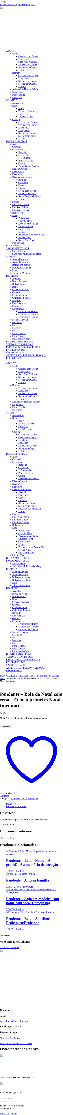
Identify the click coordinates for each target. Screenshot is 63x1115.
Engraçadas (17, 92)
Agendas (16, 278)
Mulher (15, 53)
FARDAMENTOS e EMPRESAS (23, 347)
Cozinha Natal (25, 221)
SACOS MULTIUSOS (17, 248)
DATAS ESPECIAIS (16, 141)
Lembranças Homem (28, 314)
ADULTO (11, 51)
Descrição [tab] (11, 803)
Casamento (23, 155)
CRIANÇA (11, 100)
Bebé (14, 105)
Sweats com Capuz (27, 64)
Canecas (22, 185)
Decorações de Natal (28, 223)
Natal (14, 215)
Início (3, 675)
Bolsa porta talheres (21, 267)
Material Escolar (20, 319)
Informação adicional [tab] (16, 806)
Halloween (17, 212)
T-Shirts (22, 70)
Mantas (21, 232)
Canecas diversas (20, 289)
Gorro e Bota (24, 229)
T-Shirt (21, 138)
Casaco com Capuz (27, 122)
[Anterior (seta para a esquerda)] (1, 1101)
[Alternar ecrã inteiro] (4, 1098)
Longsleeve (24, 59)
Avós (14, 144)
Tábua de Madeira (21, 273)
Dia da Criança (19, 168)
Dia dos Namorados (21, 177)
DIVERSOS (12, 275)
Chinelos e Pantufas (21, 297)
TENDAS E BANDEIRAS (19, 344)
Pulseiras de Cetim (21, 339)
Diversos (22, 188)
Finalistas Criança (20, 210)
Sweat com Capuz (27, 133)
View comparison (8, 1113)
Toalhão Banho (25, 116)
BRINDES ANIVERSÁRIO (20, 341)
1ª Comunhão (24, 158)
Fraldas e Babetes (26, 111)
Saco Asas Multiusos (28, 62)
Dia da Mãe (18, 171)
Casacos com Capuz (28, 56)
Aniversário (18, 103)
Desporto (16, 300)
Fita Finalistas (19, 303)
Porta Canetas (19, 333)
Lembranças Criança (28, 317)
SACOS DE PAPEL (16, 352)
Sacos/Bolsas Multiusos (29, 196)
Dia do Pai (17, 174)
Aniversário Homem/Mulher (26, 89)
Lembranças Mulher (28, 311)
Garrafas (16, 306)
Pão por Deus (18, 243)
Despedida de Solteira (28, 166)
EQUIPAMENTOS (15, 350)
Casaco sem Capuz (27, 125)
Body (21, 108)
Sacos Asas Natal (26, 240)
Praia (14, 330)
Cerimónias (17, 149)
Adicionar (5, 727)
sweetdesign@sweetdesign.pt (14, 1021)
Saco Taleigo (18, 251)
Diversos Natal (25, 226)
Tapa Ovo (23, 114)
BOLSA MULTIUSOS (17, 245)
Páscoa (15, 201)
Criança (16, 119)
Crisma (21, 163)
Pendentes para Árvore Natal (32, 234)
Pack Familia (18, 94)
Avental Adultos (20, 259)
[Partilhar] (7, 1098)
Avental (22, 179)
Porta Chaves (18, 336)
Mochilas (16, 328)
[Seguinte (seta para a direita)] (4, 1101)
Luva (14, 270)
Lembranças (18, 308)
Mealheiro (17, 322)
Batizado (22, 152)
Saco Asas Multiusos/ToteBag (26, 254)
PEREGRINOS (14, 358)
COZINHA (11, 256)
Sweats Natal (24, 237)
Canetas (16, 292)
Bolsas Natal (24, 218)
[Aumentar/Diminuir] (1, 1098)
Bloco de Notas (19, 281)
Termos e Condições (10, 1038)
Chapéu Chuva (19, 295)
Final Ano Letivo (20, 204)
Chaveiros (23, 182)
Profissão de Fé (25, 160)
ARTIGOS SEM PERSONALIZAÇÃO (26, 355)
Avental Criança (20, 262)
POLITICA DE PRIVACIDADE (16, 1043)
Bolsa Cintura (19, 284)
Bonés (15, 286)
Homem (16, 72)
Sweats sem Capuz (27, 67)
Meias (15, 325)
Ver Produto (18, 871)
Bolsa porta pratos (21, 265)
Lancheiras (23, 127)
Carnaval (16, 147)
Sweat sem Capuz (27, 136)
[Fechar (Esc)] (10, 1098)
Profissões (17, 97)
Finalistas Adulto (20, 207)
